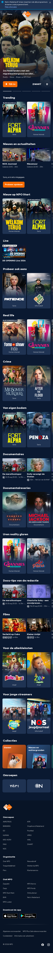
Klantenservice (32, 870)
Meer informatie (11, 7)
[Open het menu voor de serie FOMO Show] (23, 321)
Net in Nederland (33, 897)
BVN (4, 897)
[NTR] (14, 785)
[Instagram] (48, 945)
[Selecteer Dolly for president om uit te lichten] (17, 90)
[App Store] (10, 915)
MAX (4, 844)
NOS (4, 849)
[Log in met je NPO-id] (47, 14)
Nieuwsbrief (31, 861)
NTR (28, 822)
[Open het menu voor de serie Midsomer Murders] (23, 368)
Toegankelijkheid (9, 866)
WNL (29, 840)
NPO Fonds (31, 888)
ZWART (30, 844)
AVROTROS (7, 822)
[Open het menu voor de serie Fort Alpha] (23, 104)
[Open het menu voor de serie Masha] (23, 654)
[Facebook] (42, 945)
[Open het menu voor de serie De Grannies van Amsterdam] (48, 104)
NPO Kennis (31, 884)
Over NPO (6, 861)
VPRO (29, 835)
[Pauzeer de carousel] (47, 84)
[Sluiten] (50, 2)
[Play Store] (28, 915)
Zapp (5, 888)
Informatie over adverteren (24, 936)
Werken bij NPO (33, 866)
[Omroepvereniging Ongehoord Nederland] (39, 785)
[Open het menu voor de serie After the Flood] (48, 368)
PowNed (30, 831)
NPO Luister (7, 902)
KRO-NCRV (7, 840)
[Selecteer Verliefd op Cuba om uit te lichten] (36, 90)
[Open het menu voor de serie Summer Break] (23, 700)
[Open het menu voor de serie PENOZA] (48, 414)
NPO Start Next (8, 893)
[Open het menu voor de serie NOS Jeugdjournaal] (48, 700)
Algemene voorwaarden (12, 931)
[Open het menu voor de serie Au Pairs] (48, 540)
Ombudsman (32, 893)
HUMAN (6, 835)
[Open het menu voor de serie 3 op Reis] (48, 275)
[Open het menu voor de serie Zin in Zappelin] (48, 654)
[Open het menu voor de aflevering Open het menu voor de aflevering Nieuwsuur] (48, 150)
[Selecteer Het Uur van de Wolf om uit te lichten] (26, 90)
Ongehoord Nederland (35, 826)
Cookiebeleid (7, 936)
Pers (4, 870)
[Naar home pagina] (26, 14)
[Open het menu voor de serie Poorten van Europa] (23, 494)
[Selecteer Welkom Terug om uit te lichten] (7, 90)
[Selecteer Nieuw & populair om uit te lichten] (45, 90)
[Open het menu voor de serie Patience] (23, 275)
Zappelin (6, 884)
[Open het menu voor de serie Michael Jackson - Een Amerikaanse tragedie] (48, 494)
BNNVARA (6, 826)
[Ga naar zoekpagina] (42, 14)
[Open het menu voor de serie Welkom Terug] (23, 200)
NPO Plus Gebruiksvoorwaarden (34, 931)
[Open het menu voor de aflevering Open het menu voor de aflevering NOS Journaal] (23, 150)
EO (4, 831)
